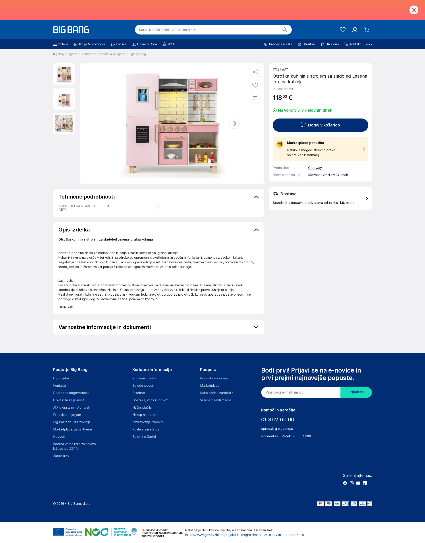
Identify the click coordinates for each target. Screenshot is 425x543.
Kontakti (59, 386)
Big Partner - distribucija (72, 422)
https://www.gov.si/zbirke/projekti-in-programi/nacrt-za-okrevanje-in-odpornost (244, 535)
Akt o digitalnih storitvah (71, 407)
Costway (315, 168)
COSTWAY (280, 69)
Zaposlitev (61, 456)
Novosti (59, 437)
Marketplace (209, 386)
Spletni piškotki (144, 437)
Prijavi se (356, 392)
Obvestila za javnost (68, 400)
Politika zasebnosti (146, 429)
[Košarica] (367, 30)
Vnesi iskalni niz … (169, 30)
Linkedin (365, 483)
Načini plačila (142, 407)
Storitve (138, 393)
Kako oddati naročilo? (216, 393)
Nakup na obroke (145, 415)
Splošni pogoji (143, 386)
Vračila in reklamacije (215, 400)
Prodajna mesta (144, 378)
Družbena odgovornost (71, 393)
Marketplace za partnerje (72, 429)
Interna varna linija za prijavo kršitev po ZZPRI (74, 446)
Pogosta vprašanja (214, 378)
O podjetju (61, 378)
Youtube (358, 483)
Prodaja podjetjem (67, 415)
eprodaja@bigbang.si (277, 429)
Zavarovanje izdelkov (148, 422)
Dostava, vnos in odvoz (150, 400)
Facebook (345, 483)
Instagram (352, 483)
